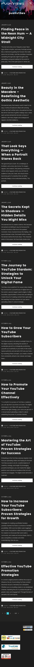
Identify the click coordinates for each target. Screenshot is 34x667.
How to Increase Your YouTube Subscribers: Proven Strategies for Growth (16, 509)
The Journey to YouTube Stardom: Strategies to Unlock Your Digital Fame (16, 273)
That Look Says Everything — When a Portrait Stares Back (14, 152)
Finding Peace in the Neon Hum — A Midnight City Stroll (16, 35)
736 (16, 613)
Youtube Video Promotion (18, 72)
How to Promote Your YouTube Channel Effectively (14, 390)
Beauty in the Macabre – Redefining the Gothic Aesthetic (15, 94)
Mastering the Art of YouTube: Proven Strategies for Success (16, 446)
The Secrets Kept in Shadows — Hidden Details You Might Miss (15, 213)
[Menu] (30, 3)
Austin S (6, 72)
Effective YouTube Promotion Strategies (16, 570)
